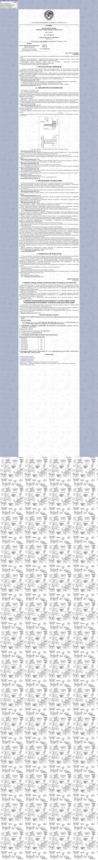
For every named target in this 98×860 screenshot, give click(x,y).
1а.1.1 (41, 349)
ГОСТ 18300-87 (25, 171)
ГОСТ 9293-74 (75, 173)
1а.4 (41, 346)
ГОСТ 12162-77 (44, 173)
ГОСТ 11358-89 (44, 164)
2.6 (30, 257)
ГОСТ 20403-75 (30, 97)
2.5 (51, 240)
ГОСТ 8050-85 (60, 173)
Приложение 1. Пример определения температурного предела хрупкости (39, 362)
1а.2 (41, 344)
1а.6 (41, 339)
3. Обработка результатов (26, 360)
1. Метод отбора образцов (26, 356)
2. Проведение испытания (26, 359)
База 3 (16, 0)
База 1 (8, 0)
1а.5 (41, 341)
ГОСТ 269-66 (24, 338)
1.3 (41, 338)
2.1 (49, 240)
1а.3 (41, 340)
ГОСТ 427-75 (41, 177)
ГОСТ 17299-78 (46, 170)
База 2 (12, 0)
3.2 (42, 272)
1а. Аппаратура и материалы (27, 358)
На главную (3, 0)
